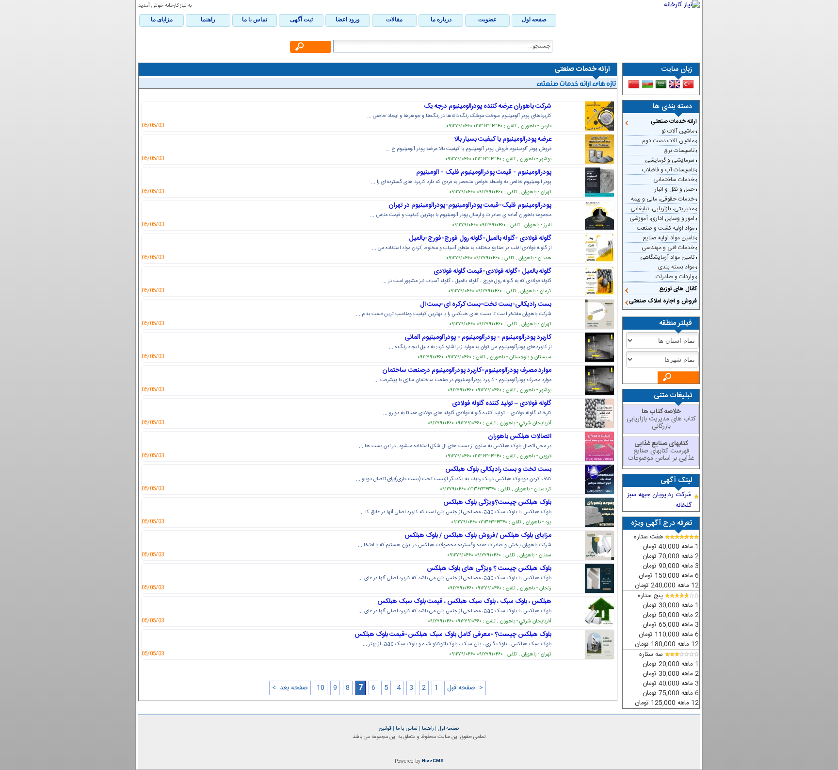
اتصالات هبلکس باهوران (519, 436)
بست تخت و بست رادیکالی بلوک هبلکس (498, 469)
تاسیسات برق (679, 150)
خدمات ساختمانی (673, 179)
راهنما (427, 728)
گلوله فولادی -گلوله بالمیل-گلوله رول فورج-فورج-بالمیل (480, 238)
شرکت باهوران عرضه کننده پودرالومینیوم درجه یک (487, 106)
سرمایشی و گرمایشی (669, 160)
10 (320, 688)
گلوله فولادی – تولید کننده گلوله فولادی (501, 403)
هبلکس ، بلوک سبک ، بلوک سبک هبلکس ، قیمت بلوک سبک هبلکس (464, 601)
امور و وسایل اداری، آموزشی (661, 218)
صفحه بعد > (290, 688)
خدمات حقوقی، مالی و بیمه (662, 199)
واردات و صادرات (675, 277)
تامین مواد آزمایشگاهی (667, 257)
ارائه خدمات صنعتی (674, 121)
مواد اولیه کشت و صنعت (665, 228)
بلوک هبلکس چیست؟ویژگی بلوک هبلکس (497, 502)
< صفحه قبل (465, 688)
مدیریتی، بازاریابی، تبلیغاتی (662, 209)
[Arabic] (661, 84)
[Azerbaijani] (647, 84)
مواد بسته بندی (676, 267)
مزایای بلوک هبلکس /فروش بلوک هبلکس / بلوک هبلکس (477, 535)
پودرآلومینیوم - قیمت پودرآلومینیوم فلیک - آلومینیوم (483, 172)
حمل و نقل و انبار (674, 189)
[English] (674, 84)
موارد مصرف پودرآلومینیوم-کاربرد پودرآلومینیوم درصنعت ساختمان (466, 370)
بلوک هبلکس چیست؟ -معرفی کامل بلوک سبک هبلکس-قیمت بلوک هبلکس (453, 634)
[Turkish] (688, 84)
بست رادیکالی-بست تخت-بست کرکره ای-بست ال (485, 304)
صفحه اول (447, 728)
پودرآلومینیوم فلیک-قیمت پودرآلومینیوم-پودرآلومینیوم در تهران (469, 205)
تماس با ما (406, 728)
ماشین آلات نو (677, 131)
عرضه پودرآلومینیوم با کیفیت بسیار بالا (502, 139)
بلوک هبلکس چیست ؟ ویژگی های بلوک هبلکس (489, 568)
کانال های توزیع (678, 289)
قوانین (385, 728)
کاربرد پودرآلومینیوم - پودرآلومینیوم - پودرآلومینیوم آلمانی (477, 337)
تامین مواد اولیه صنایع (668, 238)
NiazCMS (433, 761)
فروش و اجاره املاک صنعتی (663, 301)
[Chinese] (634, 84)
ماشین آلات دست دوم (668, 141)
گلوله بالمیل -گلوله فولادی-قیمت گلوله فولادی (492, 271)
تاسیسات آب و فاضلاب (668, 170)
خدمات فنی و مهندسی (668, 247)
